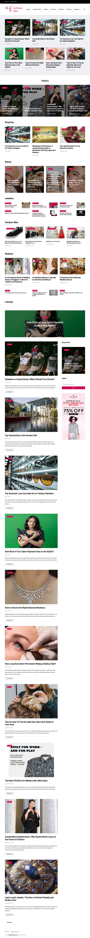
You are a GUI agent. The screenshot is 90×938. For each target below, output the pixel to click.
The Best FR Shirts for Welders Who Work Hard (33, 110)
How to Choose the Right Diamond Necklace (35, 64)
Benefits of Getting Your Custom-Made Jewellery (66, 213)
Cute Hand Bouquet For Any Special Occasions (70, 147)
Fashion (46, 9)
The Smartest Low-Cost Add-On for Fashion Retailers (71, 40)
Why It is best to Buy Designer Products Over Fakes (54, 242)
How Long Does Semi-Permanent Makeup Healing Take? (54, 65)
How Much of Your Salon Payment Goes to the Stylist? (13, 65)
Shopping (76, 9)
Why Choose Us (14, 1)
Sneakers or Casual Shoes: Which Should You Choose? (17, 40)
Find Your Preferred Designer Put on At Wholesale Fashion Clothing (34, 243)
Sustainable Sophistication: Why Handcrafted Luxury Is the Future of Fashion (55, 107)
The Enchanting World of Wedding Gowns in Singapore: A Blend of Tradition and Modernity (17, 279)
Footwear (53, 9)
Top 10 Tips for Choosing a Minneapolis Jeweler (66, 206)
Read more (9, 391)
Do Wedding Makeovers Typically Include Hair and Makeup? (44, 278)
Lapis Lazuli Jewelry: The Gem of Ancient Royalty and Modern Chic (78, 108)
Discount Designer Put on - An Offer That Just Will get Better (75, 242)
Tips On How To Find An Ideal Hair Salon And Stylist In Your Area (75, 65)
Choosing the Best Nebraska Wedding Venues (70, 278)
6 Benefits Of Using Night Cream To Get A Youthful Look (76, 183)
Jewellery (61, 9)
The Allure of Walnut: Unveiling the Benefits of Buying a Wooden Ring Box (38, 214)
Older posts (9, 922)
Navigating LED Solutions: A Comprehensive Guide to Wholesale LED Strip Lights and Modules (43, 149)
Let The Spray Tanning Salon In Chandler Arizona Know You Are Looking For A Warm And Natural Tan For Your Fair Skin (54, 179)
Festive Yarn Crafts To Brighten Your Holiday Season (39, 206)
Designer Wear (37, 9)
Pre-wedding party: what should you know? (15, 292)
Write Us (7, 1)
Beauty (29, 9)
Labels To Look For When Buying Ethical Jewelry (17, 213)
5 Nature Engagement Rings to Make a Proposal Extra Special (39, 294)
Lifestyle (68, 9)
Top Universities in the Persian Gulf (21, 435)
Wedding (10, 260)
